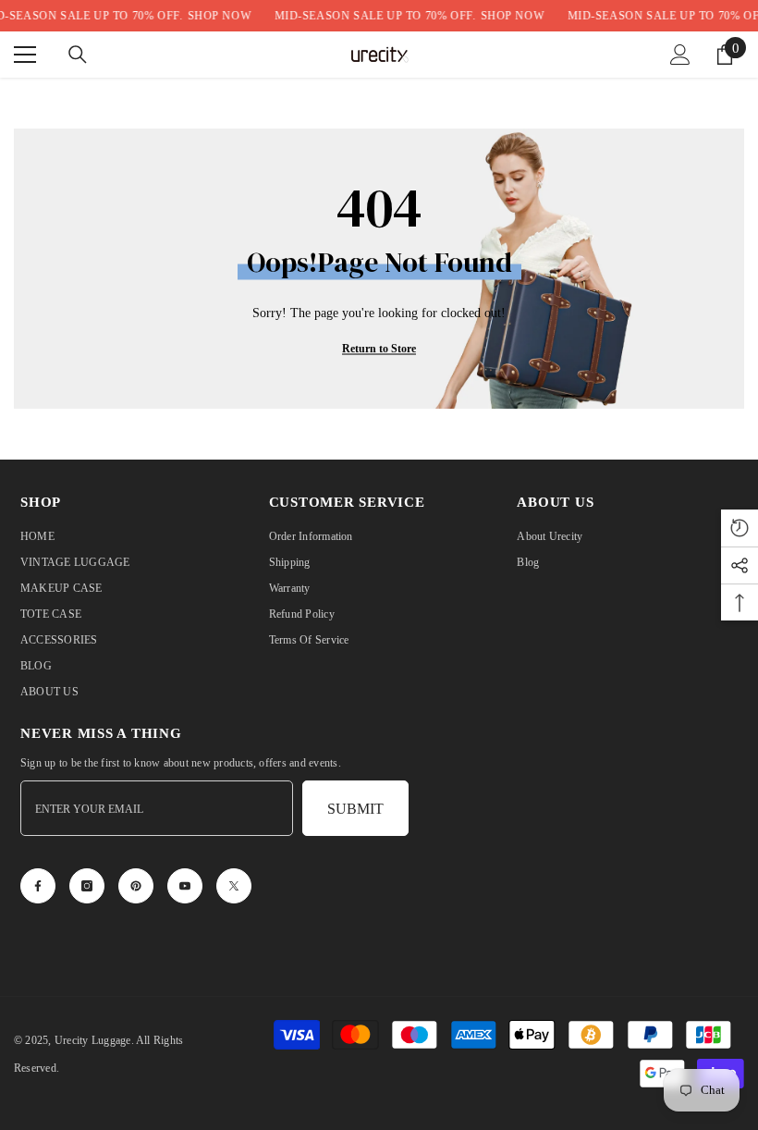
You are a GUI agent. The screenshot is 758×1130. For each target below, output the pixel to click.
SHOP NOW (219, 15)
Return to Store (379, 348)
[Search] (78, 54)
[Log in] (680, 54)
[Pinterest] (135, 885)
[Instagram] (86, 885)
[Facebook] (37, 885)
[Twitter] (233, 885)
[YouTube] (184, 885)
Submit (355, 809)
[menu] (25, 54)
